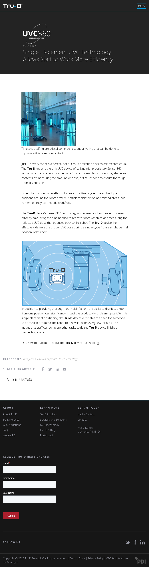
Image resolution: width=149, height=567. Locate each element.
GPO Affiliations (12, 425)
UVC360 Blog (48, 430)
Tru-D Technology (68, 359)
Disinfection (29, 359)
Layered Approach (47, 359)
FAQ (5, 430)
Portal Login (47, 435)
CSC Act (110, 558)
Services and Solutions (53, 419)
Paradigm (12, 562)
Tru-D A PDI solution (13, 6)
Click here (27, 343)
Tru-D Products (49, 414)
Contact (82, 419)
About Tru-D (10, 414)
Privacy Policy (95, 558)
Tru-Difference (11, 419)
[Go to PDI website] (140, 560)
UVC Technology (49, 425)
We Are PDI (9, 435)
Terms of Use (77, 558)
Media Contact (86, 414)
